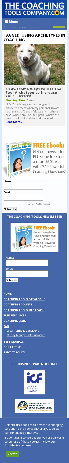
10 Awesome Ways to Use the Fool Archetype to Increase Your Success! (33, 92)
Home (8, 293)
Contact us (12, 347)
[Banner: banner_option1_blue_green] (34, 28)
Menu (13, 21)
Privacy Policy (14, 352)
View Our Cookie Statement (30, 443)
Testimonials (14, 341)
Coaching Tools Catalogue (24, 299)
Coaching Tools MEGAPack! (24, 310)
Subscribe (10, 209)
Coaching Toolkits (18, 304)
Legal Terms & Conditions (23, 330)
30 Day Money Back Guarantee (26, 335)
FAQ (6, 326)
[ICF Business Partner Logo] (34, 393)
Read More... (14, 122)
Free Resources (15, 315)
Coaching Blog (15, 321)
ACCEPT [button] (12, 454)
